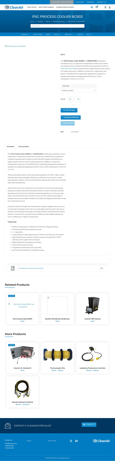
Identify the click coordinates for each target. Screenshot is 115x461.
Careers (90, 2)
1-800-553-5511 (9, 446)
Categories (24, 34)
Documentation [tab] (24, 146)
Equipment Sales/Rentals (61, 2)
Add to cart (70, 110)
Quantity (63, 98)
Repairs (48, 34)
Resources (68, 34)
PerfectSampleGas (59, 21)
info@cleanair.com (11, 443)
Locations (79, 2)
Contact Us (101, 2)
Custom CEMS (37, 34)
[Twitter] (71, 441)
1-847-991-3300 (9, 448)
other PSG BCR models (69, 68)
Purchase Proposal (71, 117)
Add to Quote (69, 123)
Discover (57, 34)
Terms (88, 34)
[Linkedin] (76, 441)
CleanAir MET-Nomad (93, 319)
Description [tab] (10, 146)
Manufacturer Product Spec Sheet (31, 268)
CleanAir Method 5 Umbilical (22, 402)
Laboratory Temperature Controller (93, 368)
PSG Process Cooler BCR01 (22, 319)
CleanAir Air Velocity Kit (22, 368)
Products (40, 21)
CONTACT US (90, 425)
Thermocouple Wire (57, 368)
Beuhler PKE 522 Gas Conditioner (57, 319)
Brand (48, 21)
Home (32, 21)
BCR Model (66, 86)
